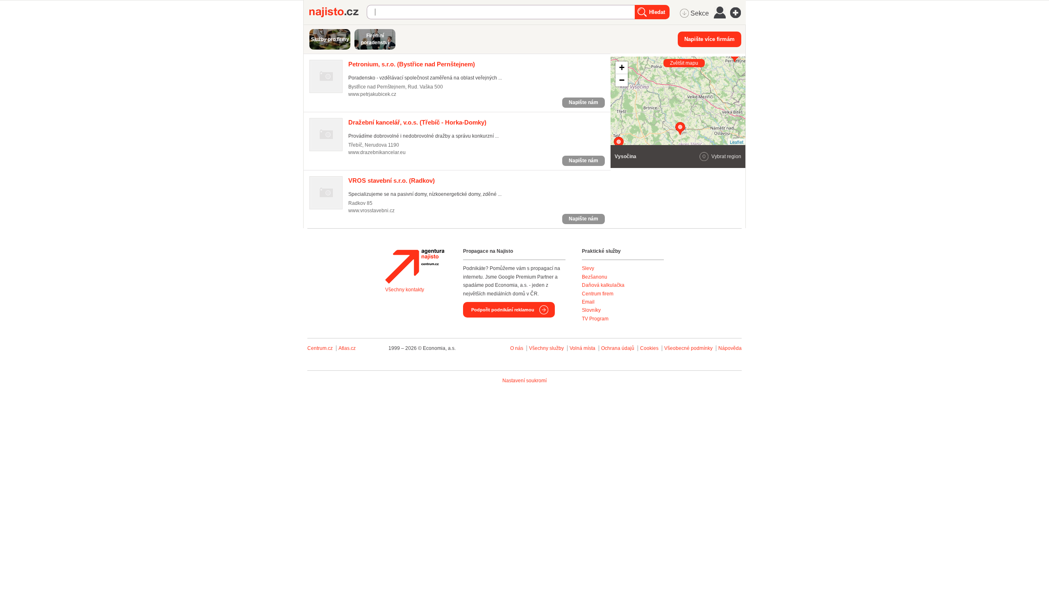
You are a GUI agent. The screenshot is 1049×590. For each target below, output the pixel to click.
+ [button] (621, 67)
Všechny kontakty (404, 290)
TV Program (595, 319)
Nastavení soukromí (524, 381)
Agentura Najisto (414, 266)
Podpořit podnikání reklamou (502, 309)
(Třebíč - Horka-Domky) (417, 122)
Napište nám (583, 102)
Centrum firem (597, 294)
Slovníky (591, 310)
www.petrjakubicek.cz (372, 94)
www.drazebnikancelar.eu (377, 152)
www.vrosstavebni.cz (371, 210)
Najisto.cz (338, 12)
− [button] (621, 80)
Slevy (588, 268)
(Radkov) (391, 180)
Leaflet (736, 141)
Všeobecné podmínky (688, 348)
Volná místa (582, 348)
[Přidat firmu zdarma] (738, 13)
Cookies (649, 348)
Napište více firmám (709, 39)
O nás (516, 348)
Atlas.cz (347, 348)
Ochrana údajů (617, 348)
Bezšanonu (594, 277)
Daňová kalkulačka (603, 285)
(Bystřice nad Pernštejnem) (411, 64)
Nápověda (730, 348)
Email (588, 302)
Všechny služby (547, 348)
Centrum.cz (320, 348)
